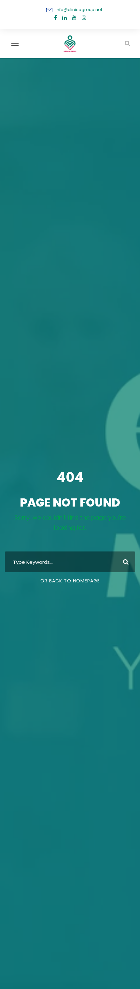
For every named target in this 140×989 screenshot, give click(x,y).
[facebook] (55, 17)
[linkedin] (64, 17)
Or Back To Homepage (70, 581)
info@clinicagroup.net (79, 10)
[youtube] (74, 17)
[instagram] (84, 17)
